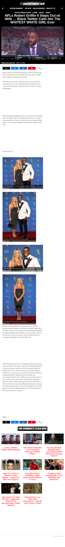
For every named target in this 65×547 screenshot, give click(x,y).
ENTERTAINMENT (16, 8)
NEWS (48, 13)
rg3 (8, 417)
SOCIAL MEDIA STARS (23, 13)
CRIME (34, 13)
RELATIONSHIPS (39, 8)
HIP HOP (28, 8)
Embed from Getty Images (8, 156)
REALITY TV (51, 8)
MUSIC (41, 13)
